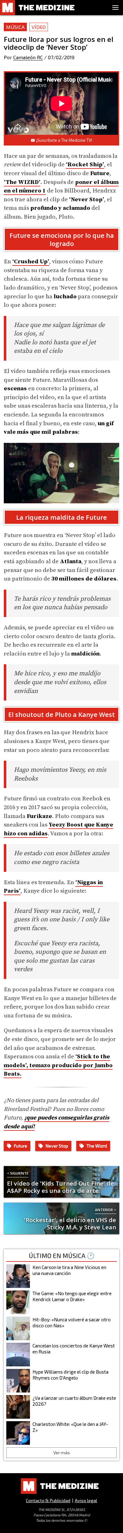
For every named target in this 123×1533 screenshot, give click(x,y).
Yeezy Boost (66, 824)
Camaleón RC (28, 57)
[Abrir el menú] (115, 7)
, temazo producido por (60, 1065)
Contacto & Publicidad (48, 1500)
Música (15, 27)
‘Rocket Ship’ (85, 164)
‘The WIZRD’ (22, 182)
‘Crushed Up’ (30, 261)
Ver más (61, 1452)
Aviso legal (86, 1500)
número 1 (32, 190)
